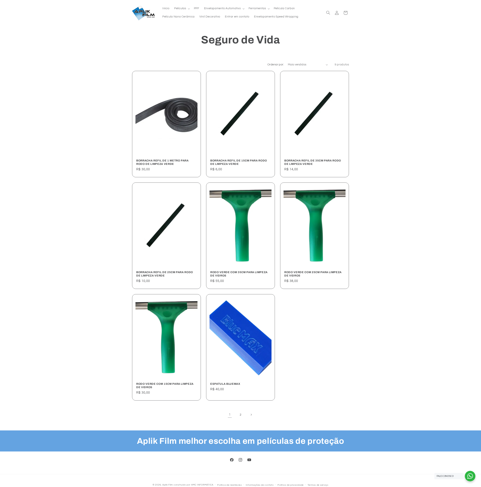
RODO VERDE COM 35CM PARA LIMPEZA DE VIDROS (239, 274)
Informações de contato (260, 485)
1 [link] (230, 414)
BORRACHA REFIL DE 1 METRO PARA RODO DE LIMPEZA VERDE (162, 162)
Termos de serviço (318, 485)
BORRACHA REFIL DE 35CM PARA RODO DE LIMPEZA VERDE (312, 162)
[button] (181, 9)
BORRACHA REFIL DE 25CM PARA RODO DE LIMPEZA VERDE (164, 274)
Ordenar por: (275, 64)
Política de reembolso (229, 485)
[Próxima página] (251, 415)
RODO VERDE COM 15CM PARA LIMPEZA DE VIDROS (165, 385)
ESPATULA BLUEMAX (225, 383)
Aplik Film (167, 485)
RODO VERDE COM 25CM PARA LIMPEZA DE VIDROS (313, 274)
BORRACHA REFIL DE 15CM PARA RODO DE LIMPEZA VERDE (238, 162)
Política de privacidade (291, 485)
